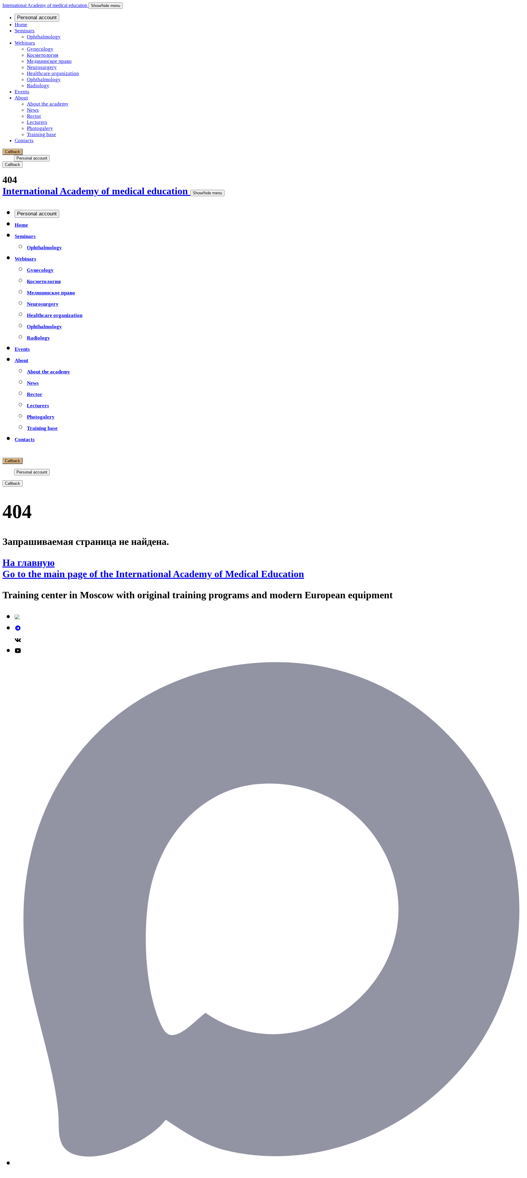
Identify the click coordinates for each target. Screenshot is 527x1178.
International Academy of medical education (45, 5)
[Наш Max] (270, 1162)
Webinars (25, 43)
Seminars (24, 31)
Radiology (38, 85)
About (21, 98)
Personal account (37, 17)
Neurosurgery (42, 67)
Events (22, 92)
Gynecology (40, 49)
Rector (34, 116)
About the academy (48, 104)
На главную (28, 562)
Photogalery (40, 128)
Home (21, 24)
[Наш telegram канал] (18, 627)
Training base (41, 134)
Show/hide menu (105, 5)
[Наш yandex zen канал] (17, 616)
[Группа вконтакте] (18, 638)
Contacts (24, 140)
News (33, 110)
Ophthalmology (44, 37)
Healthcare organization (53, 73)
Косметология (42, 55)
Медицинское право (49, 61)
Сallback (12, 152)
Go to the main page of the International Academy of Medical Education (153, 573)
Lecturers (37, 122)
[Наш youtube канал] (18, 649)
